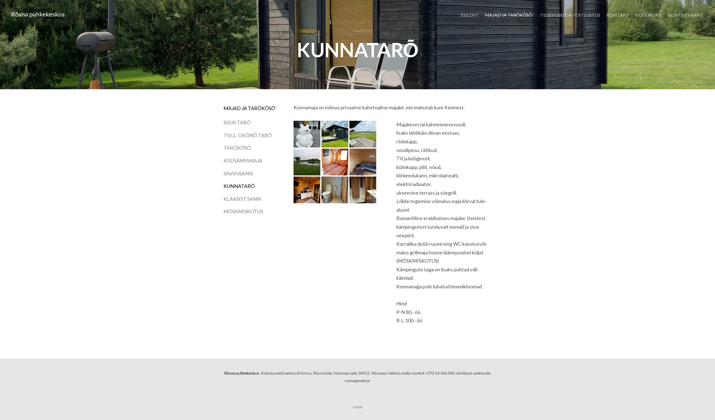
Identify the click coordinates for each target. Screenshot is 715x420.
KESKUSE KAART (685, 15)
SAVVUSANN (238, 173)
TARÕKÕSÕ (237, 148)
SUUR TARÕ (237, 122)
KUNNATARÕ (239, 186)
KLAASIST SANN (242, 199)
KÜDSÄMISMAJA (242, 161)
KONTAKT (618, 15)
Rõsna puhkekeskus (38, 14)
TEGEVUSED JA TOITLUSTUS (570, 15)
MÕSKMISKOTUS (243, 211)
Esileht (469, 15)
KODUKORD (648, 15)
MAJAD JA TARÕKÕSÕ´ (509, 15)
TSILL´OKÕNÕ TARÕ (247, 135)
